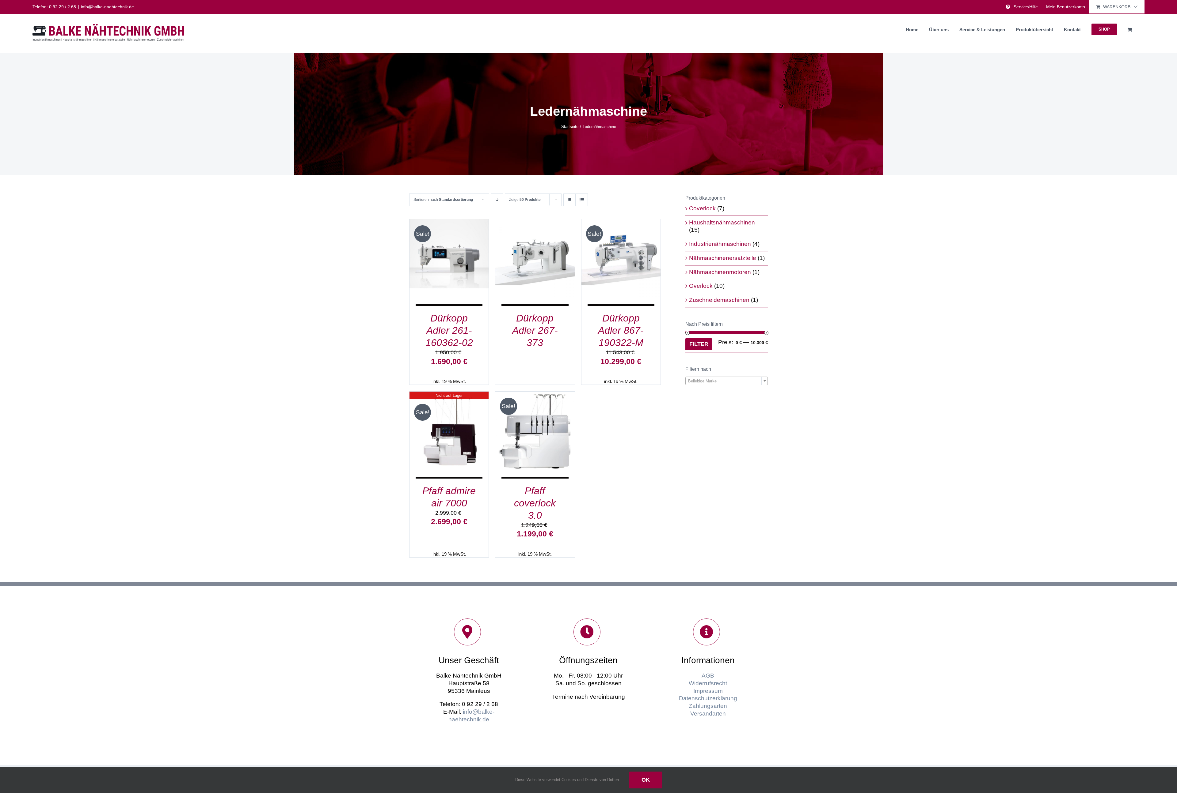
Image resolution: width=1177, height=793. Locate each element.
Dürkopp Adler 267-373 (535, 330)
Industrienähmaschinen (720, 244)
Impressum (708, 691)
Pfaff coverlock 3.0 (535, 503)
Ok (646, 780)
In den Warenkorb (444, 256)
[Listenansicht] (582, 200)
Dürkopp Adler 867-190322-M (621, 330)
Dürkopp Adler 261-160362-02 (449, 330)
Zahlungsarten (708, 706)
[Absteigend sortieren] (497, 200)
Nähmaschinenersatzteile (722, 258)
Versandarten (708, 713)
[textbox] (727, 381)
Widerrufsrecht (708, 683)
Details (449, 263)
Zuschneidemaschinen (719, 300)
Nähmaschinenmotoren (720, 272)
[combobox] (726, 381)
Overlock (701, 286)
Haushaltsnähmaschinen (722, 222)
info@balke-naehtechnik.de (107, 6)
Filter (698, 344)
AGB (708, 675)
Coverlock (702, 208)
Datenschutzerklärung (708, 698)
